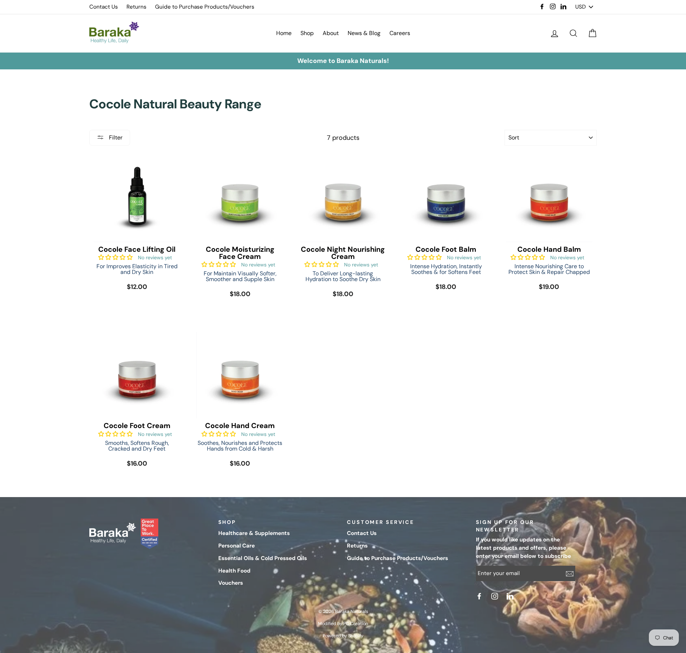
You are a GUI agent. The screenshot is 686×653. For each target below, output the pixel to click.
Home (284, 33)
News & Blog (364, 33)
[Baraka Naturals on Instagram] (495, 596)
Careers (399, 33)
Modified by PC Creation (343, 624)
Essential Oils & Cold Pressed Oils (262, 558)
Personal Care (236, 545)
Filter (115, 137)
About (331, 33)
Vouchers (230, 582)
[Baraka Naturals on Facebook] (480, 596)
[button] (115, 257)
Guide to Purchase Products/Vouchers (204, 6)
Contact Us (103, 6)
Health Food (234, 570)
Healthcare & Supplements (254, 533)
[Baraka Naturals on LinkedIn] (511, 596)
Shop (307, 33)
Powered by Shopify (343, 636)
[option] (343, 61)
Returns (136, 6)
